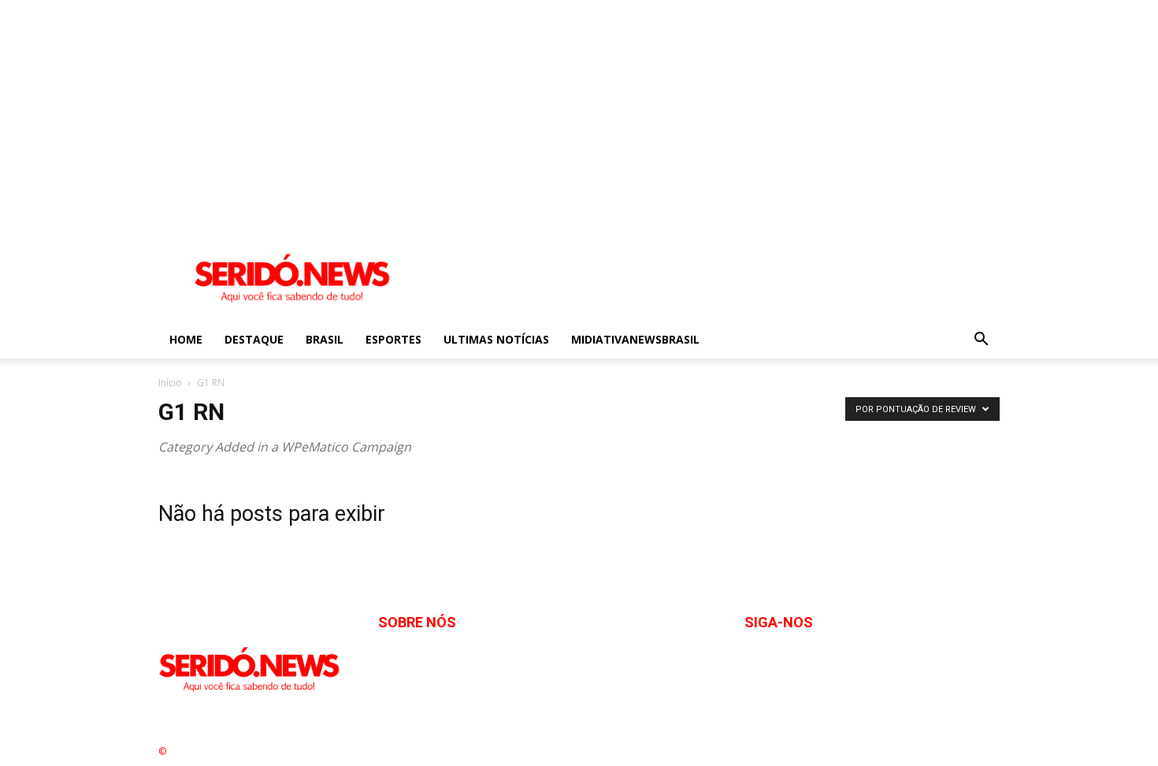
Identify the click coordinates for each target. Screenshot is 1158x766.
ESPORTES (393, 339)
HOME (185, 339)
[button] (981, 340)
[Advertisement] (472, 110)
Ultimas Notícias (496, 339)
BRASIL (324, 339)
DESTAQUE (254, 339)
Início (170, 382)
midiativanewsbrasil (635, 339)
